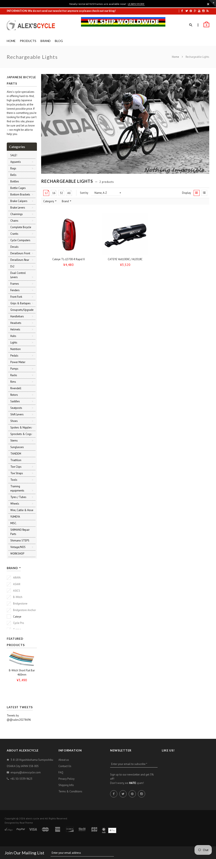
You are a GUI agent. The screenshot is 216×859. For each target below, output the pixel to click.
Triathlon (15, 460)
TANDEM (15, 453)
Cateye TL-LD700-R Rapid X (68, 259)
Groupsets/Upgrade (22, 310)
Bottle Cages (18, 188)
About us (63, 760)
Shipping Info (66, 785)
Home (176, 57)
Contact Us (64, 766)
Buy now (70, 251)
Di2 (12, 266)
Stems (14, 440)
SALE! (13, 155)
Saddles (15, 401)
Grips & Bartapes (20, 303)
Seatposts (16, 408)
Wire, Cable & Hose (21, 510)
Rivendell (15, 388)
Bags (13, 168)
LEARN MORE (136, 3)
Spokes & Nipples (21, 427)
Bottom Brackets (20, 194)
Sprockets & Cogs (21, 434)
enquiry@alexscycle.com (26, 772)
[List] (204, 193)
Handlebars (17, 316)
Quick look (91, 251)
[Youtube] (199, 10)
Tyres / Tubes (18, 497)
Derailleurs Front (20, 253)
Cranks (14, 234)
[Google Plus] (195, 10)
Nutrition (15, 349)
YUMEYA (15, 516)
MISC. (13, 523)
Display (186, 193)
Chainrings (16, 214)
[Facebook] (182, 10)
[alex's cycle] (33, 25)
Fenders (15, 290)
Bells (13, 175)
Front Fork (16, 297)
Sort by (84, 193)
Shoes (14, 421)
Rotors (14, 395)
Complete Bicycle (20, 227)
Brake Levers (17, 207)
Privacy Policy (66, 779)
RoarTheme (26, 822)
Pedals (14, 355)
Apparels (15, 162)
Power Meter (17, 362)
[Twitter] (186, 10)
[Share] (90, 225)
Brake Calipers (18, 201)
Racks (13, 375)
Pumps (14, 368)
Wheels (14, 503)
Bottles (14, 181)
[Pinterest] (191, 10)
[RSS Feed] (208, 10)
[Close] (208, 4)
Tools (13, 480)
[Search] (190, 25)
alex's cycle (32, 818)
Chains (14, 220)
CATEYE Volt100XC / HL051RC (125, 259)
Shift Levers (17, 414)
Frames (14, 283)
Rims (13, 382)
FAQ (60, 772)
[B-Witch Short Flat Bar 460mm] (22, 658)
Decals (14, 247)
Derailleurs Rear (19, 260)
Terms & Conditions (70, 791)
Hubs (13, 336)
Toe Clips (16, 467)
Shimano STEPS (19, 540)
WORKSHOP (17, 553)
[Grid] (197, 193)
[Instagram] (203, 10)
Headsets (15, 323)
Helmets (15, 329)
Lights (13, 342)
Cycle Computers (20, 240)
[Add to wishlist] (90, 217)
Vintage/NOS (18, 547)
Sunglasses (17, 447)
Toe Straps (16, 473)
